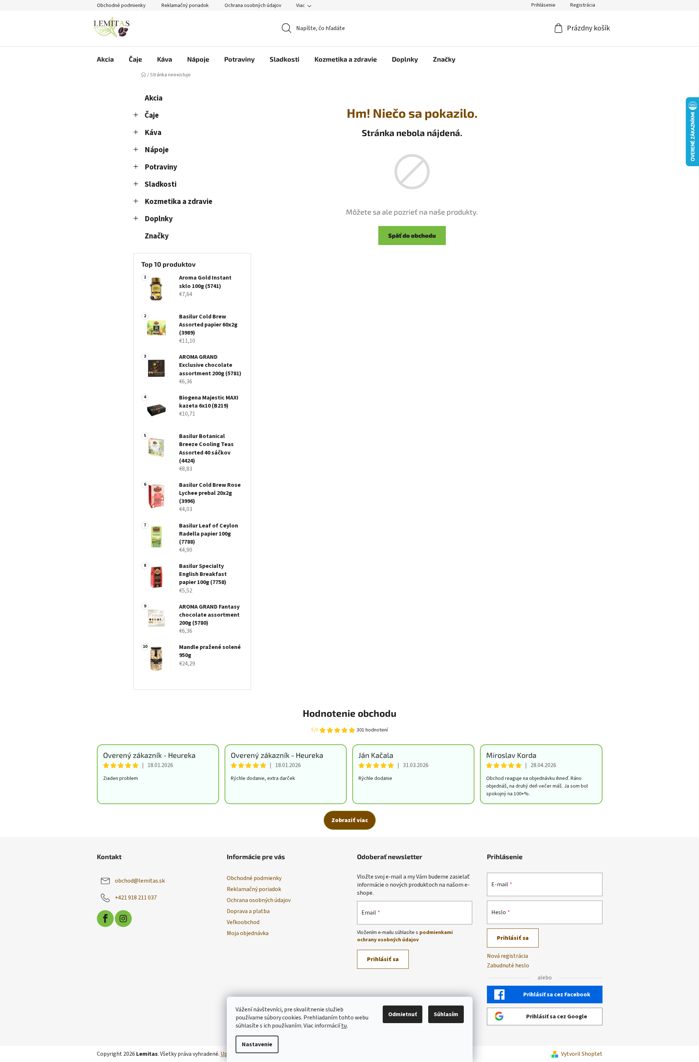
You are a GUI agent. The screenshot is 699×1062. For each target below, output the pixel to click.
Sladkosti (160, 184)
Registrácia (582, 5)
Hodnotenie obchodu (349, 713)
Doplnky (159, 219)
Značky (157, 236)
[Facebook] (105, 918)
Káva (153, 132)
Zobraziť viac (349, 820)
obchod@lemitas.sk (140, 881)
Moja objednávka (248, 933)
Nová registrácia (507, 956)
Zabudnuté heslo (508, 965)
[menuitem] (105, 59)
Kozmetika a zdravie (178, 201)
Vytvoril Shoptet (581, 1054)
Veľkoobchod (243, 922)
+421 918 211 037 (136, 898)
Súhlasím (446, 1014)
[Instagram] (123, 918)
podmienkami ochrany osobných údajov (405, 936)
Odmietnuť (402, 1014)
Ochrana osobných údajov (253, 5)
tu (344, 1026)
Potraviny (161, 167)
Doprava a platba (248, 911)
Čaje (152, 115)
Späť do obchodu (412, 235)
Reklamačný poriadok (185, 5)
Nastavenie (257, 1044)
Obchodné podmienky (121, 5)
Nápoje (157, 150)
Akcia (154, 98)
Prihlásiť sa (383, 959)
